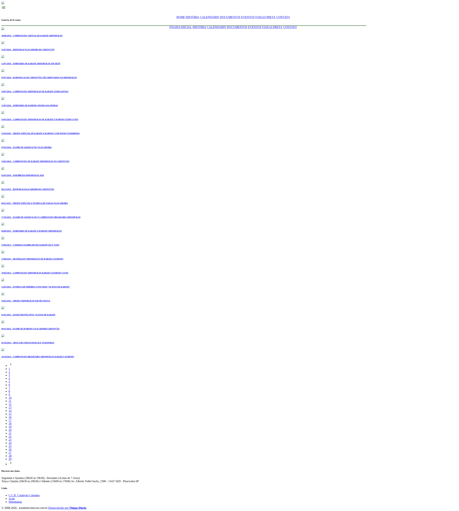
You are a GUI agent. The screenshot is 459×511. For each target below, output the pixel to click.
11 (10, 400)
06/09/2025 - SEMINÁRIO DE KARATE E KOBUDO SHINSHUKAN (31, 231)
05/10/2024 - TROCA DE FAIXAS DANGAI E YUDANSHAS (27, 343)
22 (10, 436)
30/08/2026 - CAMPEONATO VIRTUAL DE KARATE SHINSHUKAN (32, 36)
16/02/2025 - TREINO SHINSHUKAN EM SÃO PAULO (25, 301)
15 (10, 413)
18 (10, 423)
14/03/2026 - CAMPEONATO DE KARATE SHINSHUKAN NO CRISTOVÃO (35, 161)
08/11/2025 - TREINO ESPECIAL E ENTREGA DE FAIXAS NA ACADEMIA (34, 203)
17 (10, 420)
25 (10, 446)
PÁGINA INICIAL (180, 27)
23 (10, 439)
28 (10, 455)
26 (10, 449)
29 (10, 459)
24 (10, 442)
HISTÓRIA (192, 17)
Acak (12, 498)
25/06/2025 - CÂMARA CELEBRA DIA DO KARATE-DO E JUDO (30, 245)
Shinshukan (15, 501)
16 (10, 417)
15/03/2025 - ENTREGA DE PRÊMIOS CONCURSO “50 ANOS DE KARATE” (35, 287)
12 (10, 404)
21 (10, 433)
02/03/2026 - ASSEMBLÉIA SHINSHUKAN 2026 (22, 175)
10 (10, 397)
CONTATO (283, 17)
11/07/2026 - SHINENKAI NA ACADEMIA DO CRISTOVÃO (28, 50)
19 (10, 426)
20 (10, 430)
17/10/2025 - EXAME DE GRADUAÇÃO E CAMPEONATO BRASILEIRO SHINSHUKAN (41, 217)
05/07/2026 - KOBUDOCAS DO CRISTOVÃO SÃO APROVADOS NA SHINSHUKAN (39, 77)
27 (10, 452)
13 (10, 407)
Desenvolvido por (67, 507)
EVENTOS (248, 17)
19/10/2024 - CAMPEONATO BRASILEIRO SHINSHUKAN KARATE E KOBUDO (37, 357)
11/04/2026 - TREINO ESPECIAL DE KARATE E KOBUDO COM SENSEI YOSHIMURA (40, 133)
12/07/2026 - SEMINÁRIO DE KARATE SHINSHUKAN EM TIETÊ (30, 63)
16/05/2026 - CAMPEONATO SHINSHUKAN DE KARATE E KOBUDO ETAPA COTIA (39, 119)
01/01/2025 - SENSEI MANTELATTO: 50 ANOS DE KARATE (28, 315)
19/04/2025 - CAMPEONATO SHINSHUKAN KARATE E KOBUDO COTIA (34, 273)
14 (10, 410)
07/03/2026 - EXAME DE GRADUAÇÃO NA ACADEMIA (26, 147)
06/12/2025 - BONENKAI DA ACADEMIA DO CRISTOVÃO (27, 189)
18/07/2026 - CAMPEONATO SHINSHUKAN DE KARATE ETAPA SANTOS (34, 91)
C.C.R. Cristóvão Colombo (24, 495)
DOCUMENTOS (230, 17)
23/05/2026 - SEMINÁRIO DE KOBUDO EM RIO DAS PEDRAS (29, 105)
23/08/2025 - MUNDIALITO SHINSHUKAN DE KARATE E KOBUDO (32, 259)
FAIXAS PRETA (265, 17)
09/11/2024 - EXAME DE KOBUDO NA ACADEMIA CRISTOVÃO (30, 329)
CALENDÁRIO (209, 17)
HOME (180, 17)
